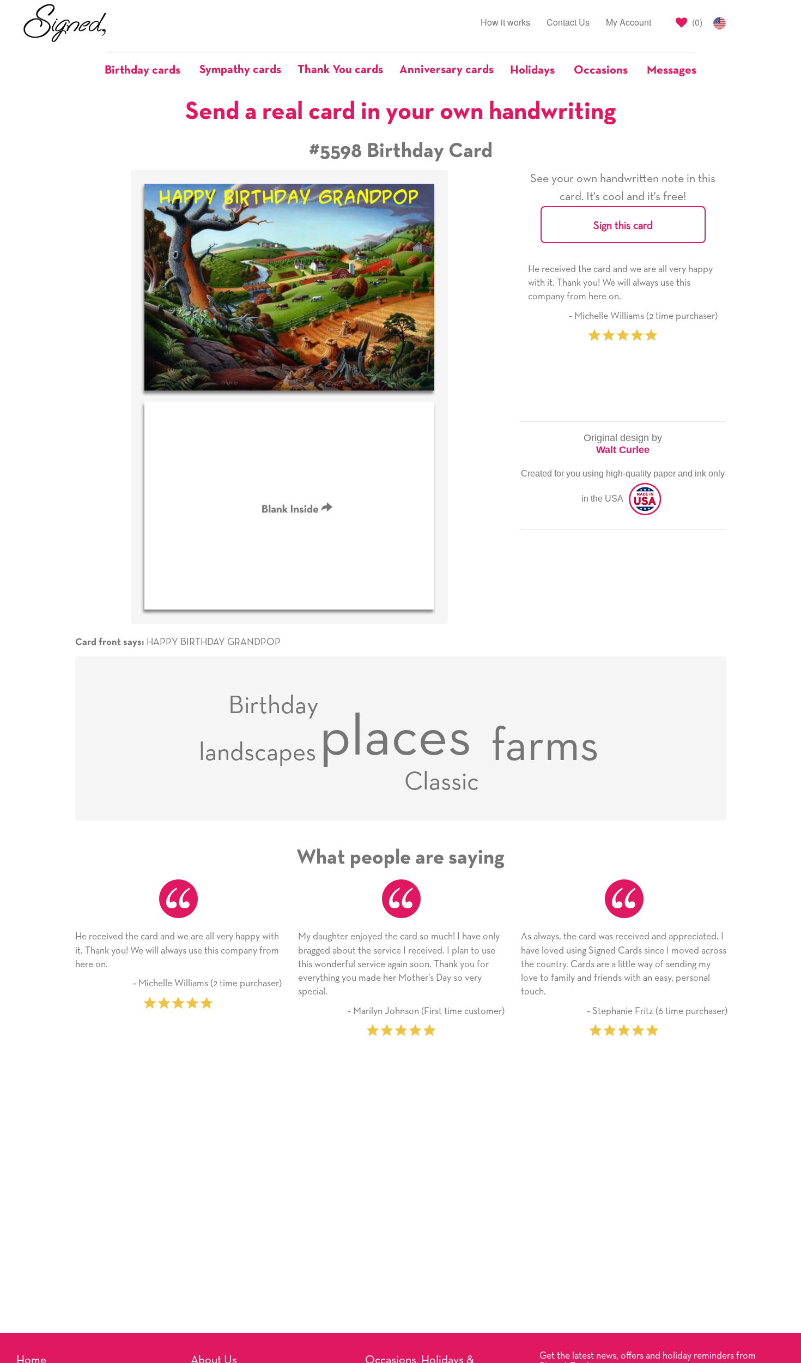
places (395, 738)
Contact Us (568, 22)
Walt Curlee (623, 449)
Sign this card (623, 225)
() (696, 22)
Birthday (273, 706)
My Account (628, 22)
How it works (505, 22)
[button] (148, 70)
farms (545, 746)
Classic (441, 782)
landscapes (257, 752)
